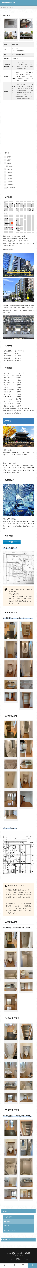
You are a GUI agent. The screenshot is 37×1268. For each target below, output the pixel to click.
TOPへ (32, 1266)
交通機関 (8, 160)
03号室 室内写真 (10, 181)
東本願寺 (9, 166)
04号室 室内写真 (10, 184)
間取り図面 (8, 172)
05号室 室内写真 (10, 187)
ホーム (4, 1266)
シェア (14, 1266)
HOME (4, 7)
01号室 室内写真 (10, 175)
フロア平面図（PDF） (11, 542)
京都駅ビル (8, 169)
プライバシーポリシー (10, 1230)
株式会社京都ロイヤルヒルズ (23, 1259)
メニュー (23, 1266)
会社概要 (7, 1226)
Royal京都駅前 (8, 1217)
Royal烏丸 (11, 7)
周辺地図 (8, 157)
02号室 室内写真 (10, 178)
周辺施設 (8, 163)
